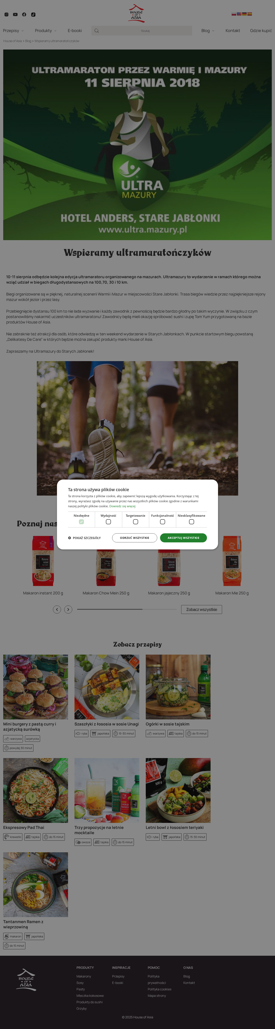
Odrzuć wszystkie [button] (134, 538)
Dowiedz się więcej (122, 506)
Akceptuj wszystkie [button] (183, 538)
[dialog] (137, 515)
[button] (84, 538)
